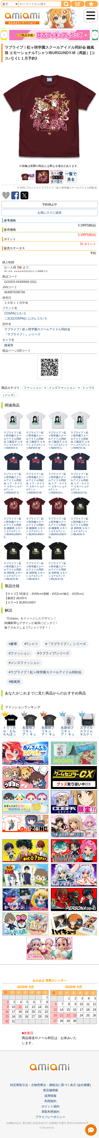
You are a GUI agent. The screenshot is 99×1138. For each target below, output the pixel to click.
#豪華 (13, 644)
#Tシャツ (31, 644)
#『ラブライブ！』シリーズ (65, 644)
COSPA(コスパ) (15, 313)
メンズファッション (62, 387)
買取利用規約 (50, 1111)
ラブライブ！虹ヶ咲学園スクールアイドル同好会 (37, 329)
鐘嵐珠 (8, 345)
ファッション (33, 387)
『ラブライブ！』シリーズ (22, 334)
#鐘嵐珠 (14, 681)
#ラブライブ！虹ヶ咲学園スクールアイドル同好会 (45, 672)
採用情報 (50, 1095)
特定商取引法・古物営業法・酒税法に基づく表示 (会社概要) (50, 1085)
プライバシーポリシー (50, 1117)
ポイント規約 (50, 1106)
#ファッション (19, 653)
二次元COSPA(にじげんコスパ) (25, 318)
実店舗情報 (50, 1090)
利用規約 (50, 1101)
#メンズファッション (24, 663)
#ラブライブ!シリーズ (53, 653)
